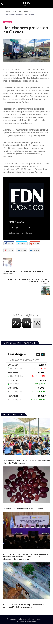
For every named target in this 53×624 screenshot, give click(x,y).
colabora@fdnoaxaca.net (19, 228)
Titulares (7, 22)
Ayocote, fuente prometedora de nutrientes (23, 508)
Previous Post (8, 273)
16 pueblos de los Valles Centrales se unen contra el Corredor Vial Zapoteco (26, 461)
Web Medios (31, 621)
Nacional (6, 505)
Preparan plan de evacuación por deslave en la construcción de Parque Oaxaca (23, 605)
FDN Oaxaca (16, 222)
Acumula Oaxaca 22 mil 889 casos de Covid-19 (23, 271)
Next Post (46, 283)
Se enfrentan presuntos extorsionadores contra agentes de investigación (29, 280)
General (6, 457)
